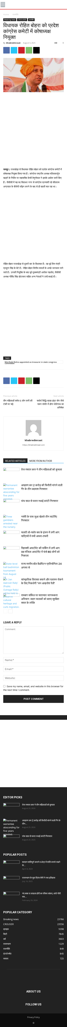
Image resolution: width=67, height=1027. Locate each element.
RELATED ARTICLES (15, 461)
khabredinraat (13, 43)
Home (6, 14)
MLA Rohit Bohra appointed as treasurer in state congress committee (31, 362)
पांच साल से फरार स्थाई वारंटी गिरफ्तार (39, 501)
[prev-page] (5, 611)
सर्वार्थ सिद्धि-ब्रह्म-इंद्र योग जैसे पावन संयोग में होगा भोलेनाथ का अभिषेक (50, 404)
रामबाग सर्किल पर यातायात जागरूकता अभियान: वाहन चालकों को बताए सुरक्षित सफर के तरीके (40, 599)
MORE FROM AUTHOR (40, 461)
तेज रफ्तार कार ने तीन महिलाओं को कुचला (41, 469)
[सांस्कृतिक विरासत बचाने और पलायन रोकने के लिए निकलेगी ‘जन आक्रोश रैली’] (11, 593)
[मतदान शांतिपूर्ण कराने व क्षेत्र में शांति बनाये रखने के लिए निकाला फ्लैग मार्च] (11, 866)
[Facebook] (6, 50)
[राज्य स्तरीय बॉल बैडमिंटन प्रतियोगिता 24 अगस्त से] (11, 570)
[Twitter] (14, 50)
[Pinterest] (21, 50)
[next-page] (10, 611)
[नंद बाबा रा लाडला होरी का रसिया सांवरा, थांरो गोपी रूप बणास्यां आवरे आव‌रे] (11, 897)
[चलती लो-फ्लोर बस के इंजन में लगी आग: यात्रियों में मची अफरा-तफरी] (11, 536)
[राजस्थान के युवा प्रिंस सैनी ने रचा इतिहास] (11, 882)
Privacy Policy (33, 1017)
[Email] (36, 50)
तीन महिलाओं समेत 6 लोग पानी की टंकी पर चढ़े (17, 402)
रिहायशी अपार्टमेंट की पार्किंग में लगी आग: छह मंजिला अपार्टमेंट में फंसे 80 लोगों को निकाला (40, 551)
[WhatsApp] (29, 50)
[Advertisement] (33, 130)
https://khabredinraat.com (33, 445)
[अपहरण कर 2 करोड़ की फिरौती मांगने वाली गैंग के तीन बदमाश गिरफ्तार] (11, 492)
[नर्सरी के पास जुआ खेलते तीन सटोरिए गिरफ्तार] (11, 522)
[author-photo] (33, 435)
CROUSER (22, 19)
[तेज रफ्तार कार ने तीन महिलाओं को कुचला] (11, 473)
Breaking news (9, 19)
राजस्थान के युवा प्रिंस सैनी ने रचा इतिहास (38, 877)
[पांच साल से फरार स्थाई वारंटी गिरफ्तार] (11, 504)
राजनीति (15, 14)
